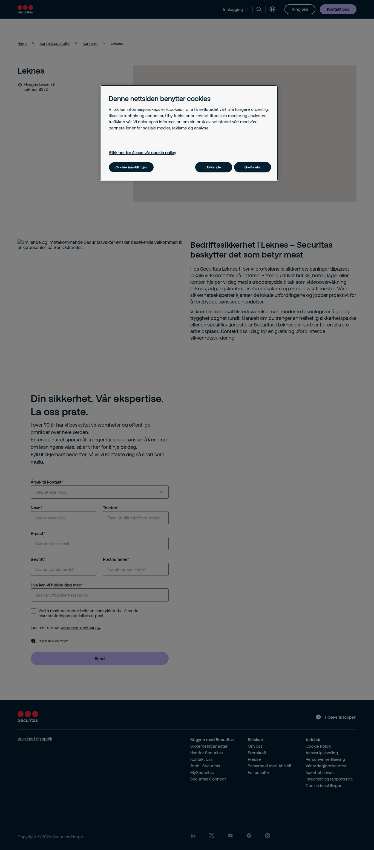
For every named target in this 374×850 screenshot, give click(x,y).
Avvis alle (213, 167)
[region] (189, 133)
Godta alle (252, 167)
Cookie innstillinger (131, 167)
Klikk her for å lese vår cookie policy (142, 152)
